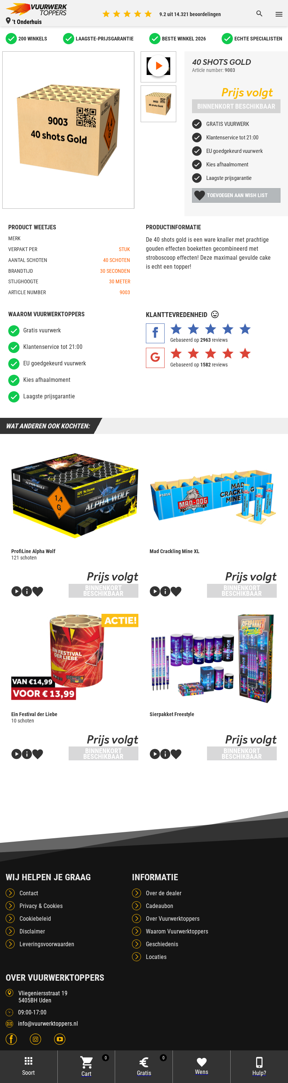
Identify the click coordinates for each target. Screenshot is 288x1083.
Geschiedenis (162, 944)
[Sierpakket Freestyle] (213, 659)
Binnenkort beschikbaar (236, 106)
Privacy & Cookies (41, 905)
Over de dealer (164, 893)
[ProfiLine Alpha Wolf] (74, 496)
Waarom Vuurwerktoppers (177, 931)
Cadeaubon (159, 905)
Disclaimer (32, 931)
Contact (29, 893)
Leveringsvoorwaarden (47, 944)
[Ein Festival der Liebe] (74, 659)
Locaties (156, 956)
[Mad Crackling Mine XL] (213, 496)
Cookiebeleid (35, 918)
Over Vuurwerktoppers (173, 918)
